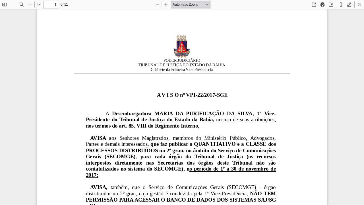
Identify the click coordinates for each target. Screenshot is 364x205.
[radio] (341, 5)
